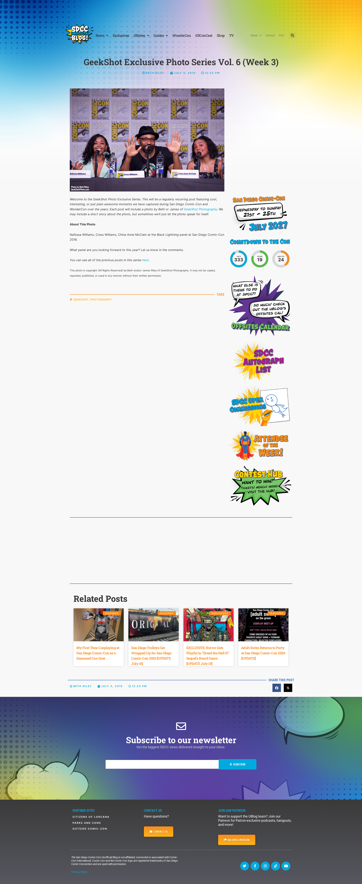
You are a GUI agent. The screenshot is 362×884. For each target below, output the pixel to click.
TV (231, 35)
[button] (292, 35)
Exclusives (121, 35)
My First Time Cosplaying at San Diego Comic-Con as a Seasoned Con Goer (97, 653)
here (145, 260)
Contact (270, 35)
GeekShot (81, 299)
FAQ (281, 35)
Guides (158, 35)
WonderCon (181, 35)
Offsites (139, 35)
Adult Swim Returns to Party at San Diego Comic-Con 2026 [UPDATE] (263, 653)
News (100, 35)
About (254, 35)
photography (101, 299)
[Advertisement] (181, 10)
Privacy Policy (79, 871)
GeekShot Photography (200, 209)
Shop (221, 35)
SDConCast (203, 35)
